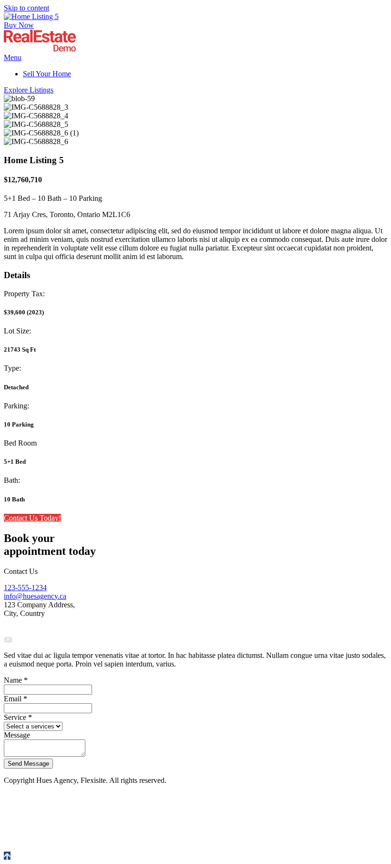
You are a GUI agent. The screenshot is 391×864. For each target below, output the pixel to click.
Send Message (28, 763)
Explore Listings (28, 90)
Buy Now (19, 25)
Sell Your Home (47, 74)
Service (18, 717)
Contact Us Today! (32, 518)
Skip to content (26, 8)
